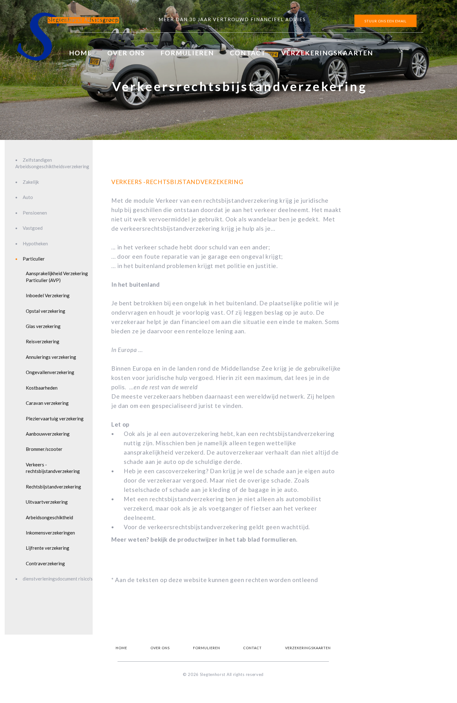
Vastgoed (33, 228)
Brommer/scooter (44, 449)
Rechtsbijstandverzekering (53, 486)
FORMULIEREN (187, 53)
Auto (28, 197)
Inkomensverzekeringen (50, 532)
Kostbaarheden (42, 388)
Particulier (34, 258)
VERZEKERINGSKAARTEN (327, 53)
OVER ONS (126, 53)
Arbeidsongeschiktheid (49, 517)
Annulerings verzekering (51, 357)
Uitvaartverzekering (47, 502)
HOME (80, 53)
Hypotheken (35, 243)
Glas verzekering (43, 326)
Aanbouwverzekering (48, 434)
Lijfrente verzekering (47, 548)
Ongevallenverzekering (50, 372)
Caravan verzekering (47, 403)
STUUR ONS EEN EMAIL (385, 21)
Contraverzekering (45, 563)
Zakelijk (31, 182)
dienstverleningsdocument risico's (58, 578)
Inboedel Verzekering (48, 295)
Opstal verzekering (45, 311)
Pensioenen (35, 212)
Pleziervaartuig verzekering (55, 418)
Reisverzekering (42, 341)
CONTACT (247, 53)
